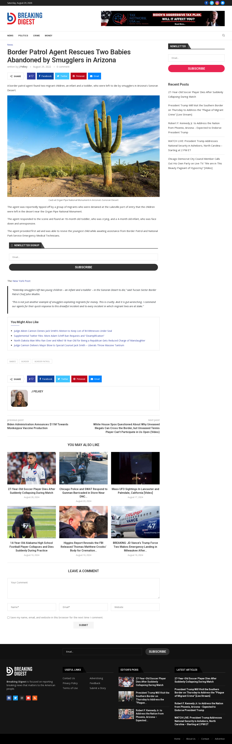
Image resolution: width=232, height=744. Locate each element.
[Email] (223, 3)
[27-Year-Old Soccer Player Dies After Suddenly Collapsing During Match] (31, 468)
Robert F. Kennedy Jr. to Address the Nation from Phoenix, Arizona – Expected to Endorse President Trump (194, 127)
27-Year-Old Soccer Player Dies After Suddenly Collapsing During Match (151, 681)
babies (13, 361)
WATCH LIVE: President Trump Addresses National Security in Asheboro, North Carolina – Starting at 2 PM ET (195, 145)
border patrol (42, 361)
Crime (36, 35)
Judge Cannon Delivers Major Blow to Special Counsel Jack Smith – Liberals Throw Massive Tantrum (69, 345)
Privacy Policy (70, 683)
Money (48, 35)
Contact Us (69, 678)
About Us (190, 738)
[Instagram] (217, 3)
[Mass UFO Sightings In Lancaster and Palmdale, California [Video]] (135, 468)
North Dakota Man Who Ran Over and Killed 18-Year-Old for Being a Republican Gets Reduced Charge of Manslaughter (79, 340)
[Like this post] (32, 76)
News (10, 35)
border (25, 361)
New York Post (21, 281)
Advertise (220, 738)
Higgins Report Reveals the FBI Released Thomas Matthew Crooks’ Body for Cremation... (83, 546)
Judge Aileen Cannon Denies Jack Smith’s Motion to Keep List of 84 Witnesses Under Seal (63, 330)
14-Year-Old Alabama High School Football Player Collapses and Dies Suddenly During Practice (32, 546)
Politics (23, 35)
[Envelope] (28, 698)
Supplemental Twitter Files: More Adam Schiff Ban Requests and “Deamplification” (59, 335)
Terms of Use (70, 688)
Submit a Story (98, 688)
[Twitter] (212, 3)
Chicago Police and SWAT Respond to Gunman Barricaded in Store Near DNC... (83, 492)
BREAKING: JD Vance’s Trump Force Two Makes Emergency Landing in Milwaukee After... (135, 546)
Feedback (95, 683)
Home (177, 738)
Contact (205, 738)
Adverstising (96, 678)
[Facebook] (206, 3)
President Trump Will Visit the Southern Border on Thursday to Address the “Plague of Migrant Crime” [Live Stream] (195, 110)
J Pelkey (23, 66)
